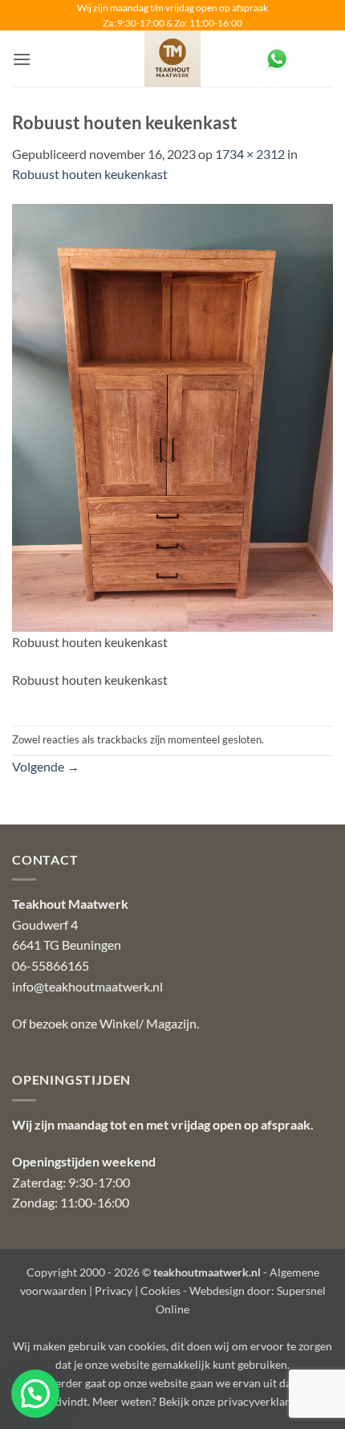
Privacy (113, 1290)
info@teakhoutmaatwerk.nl (87, 986)
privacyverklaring (261, 1401)
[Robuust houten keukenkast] (172, 416)
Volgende (45, 766)
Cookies (160, 1290)
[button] (21, 59)
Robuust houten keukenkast (90, 173)
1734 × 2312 (250, 153)
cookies (147, 1346)
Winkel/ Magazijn (148, 1023)
